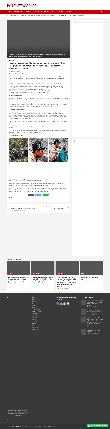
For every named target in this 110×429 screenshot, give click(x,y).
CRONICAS (34, 301)
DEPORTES (36, 11)
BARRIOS (34, 297)
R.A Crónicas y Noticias (22, 426)
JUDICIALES (27, 11)
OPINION (83, 273)
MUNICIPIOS (35, 319)
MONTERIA (11, 273)
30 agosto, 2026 (12, 283)
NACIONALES (12, 60)
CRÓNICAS (61, 11)
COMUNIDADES (35, 299)
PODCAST (53, 11)
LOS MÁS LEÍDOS (36, 315)
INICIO (10, 11)
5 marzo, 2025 (12, 71)
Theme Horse (37, 426)
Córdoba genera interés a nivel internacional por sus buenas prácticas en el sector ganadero (18, 279)
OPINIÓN (69, 11)
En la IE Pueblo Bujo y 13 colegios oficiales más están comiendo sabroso (54, 207)
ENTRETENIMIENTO (36, 309)
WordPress (55, 426)
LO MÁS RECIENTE (88, 297)
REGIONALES (17, 11)
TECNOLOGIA (35, 329)
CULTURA (34, 303)
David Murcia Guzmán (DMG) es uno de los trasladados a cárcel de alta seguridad (42, 279)
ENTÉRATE (44, 11)
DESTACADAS (60, 273)
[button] (98, 425)
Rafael (18, 71)
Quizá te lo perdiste (14, 259)
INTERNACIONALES (36, 311)
